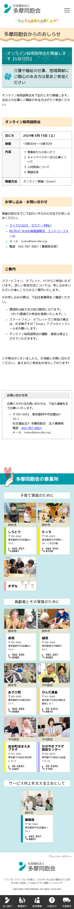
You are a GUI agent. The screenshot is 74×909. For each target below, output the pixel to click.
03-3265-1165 (52, 767)
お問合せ (52, 906)
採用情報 (37, 906)
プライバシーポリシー (60, 856)
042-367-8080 (52, 656)
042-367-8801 (31, 428)
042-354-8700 (52, 550)
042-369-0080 (18, 710)
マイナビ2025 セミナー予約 (29, 225)
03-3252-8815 (52, 710)
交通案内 (66, 906)
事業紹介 (22, 906)
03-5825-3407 (18, 767)
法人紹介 (7, 906)
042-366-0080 (18, 656)
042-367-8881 (18, 550)
